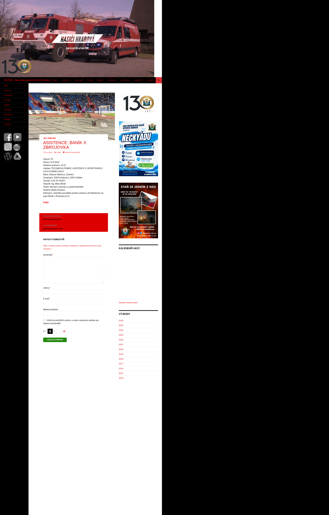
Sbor (55, 80)
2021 (121, 345)
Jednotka (65, 80)
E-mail (46, 299)
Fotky (46, 202)
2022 (45, 138)
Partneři (137, 80)
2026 (121, 321)
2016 (121, 369)
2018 (121, 359)
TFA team (90, 80)
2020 (121, 349)
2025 (121, 325)
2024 (121, 330)
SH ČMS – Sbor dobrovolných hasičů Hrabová (27, 80)
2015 (121, 373)
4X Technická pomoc (52, 217)
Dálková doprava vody (53, 227)
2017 (121, 364)
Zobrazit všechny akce (128, 303)
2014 (121, 378)
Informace (125, 80)
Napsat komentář (72, 152)
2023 (121, 335)
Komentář (48, 255)
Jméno (47, 288)
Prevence (111, 80)
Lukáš (58, 152)
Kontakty (150, 80)
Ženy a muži (79, 80)
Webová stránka (50, 309)
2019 (121, 354)
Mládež (100, 80)
